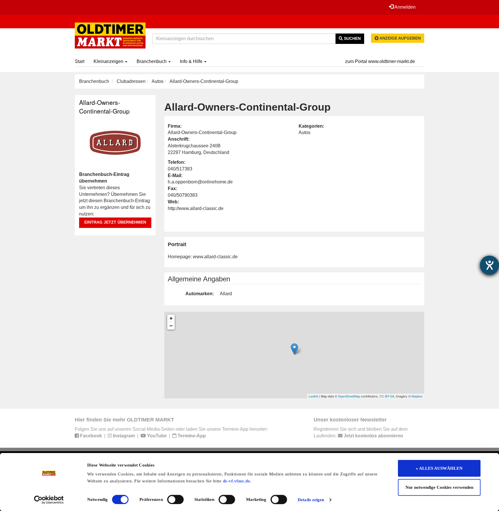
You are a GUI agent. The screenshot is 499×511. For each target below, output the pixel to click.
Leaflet (313, 396)
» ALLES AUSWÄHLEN (439, 468)
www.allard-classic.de (215, 256)
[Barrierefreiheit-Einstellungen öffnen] (489, 265)
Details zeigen (311, 499)
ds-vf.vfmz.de (236, 481)
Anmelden (405, 7)
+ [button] (171, 318)
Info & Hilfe (192, 61)
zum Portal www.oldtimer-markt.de (380, 61)
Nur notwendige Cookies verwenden (439, 487)
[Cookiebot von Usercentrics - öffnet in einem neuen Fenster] (49, 499)
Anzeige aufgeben (400, 38)
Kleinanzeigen (109, 61)
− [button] (171, 326)
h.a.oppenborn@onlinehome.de (200, 181)
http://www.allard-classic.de (196, 208)
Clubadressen (131, 81)
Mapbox (417, 396)
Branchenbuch (152, 61)
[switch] (175, 499)
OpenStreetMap (349, 396)
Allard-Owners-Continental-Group (104, 106)
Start (79, 61)
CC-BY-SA (386, 396)
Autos (157, 81)
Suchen (352, 38)
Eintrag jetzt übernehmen (115, 222)
